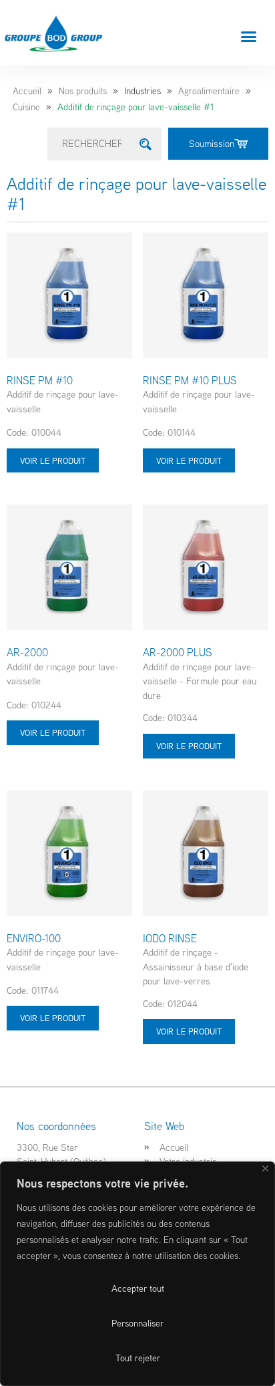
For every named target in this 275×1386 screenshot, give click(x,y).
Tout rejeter (137, 1358)
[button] (249, 36)
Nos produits (83, 91)
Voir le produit (52, 460)
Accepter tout (137, 1288)
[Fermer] (265, 1168)
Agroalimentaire (209, 91)
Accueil (27, 91)
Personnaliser (137, 1323)
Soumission (211, 143)
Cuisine (26, 107)
